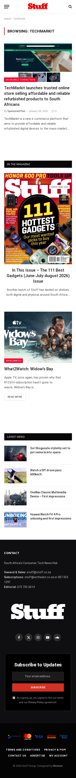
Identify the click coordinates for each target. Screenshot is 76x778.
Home (7, 18)
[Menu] (6, 6)
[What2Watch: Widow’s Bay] (38, 337)
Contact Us (17, 755)
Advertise (37, 755)
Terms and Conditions (23, 749)
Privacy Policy (36, 702)
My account (58, 755)
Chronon (58, 765)
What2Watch (13, 360)
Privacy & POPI (55, 749)
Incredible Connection (20, 79)
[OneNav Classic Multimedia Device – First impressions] (15, 497)
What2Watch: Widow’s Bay (28, 368)
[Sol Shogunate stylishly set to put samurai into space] (15, 453)
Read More (15, 396)
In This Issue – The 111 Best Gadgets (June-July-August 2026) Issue (38, 276)
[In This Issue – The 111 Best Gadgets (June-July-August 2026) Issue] (38, 218)
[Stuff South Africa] (38, 6)
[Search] (70, 6)
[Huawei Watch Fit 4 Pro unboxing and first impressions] (15, 519)
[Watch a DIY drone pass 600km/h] (15, 475)
